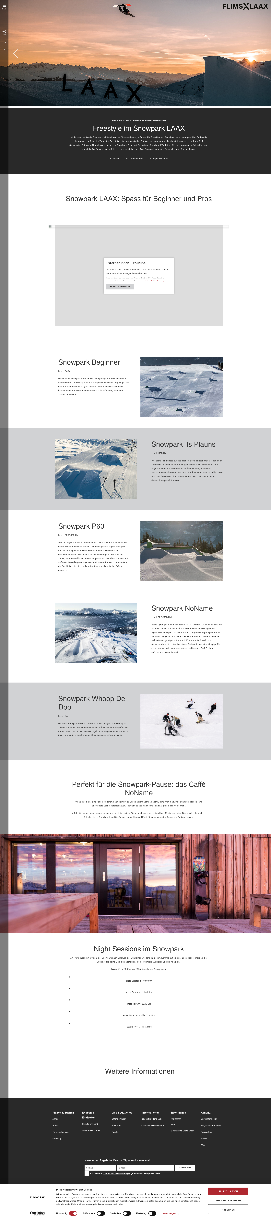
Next (264, 53)
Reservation (206, 1132)
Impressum (176, 1119)
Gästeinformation (209, 1119)
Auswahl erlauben (228, 1200)
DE (4, 49)
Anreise (56, 1119)
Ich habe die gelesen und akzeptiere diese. (125, 1173)
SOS (203, 1145)
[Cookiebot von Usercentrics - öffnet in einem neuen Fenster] (37, 1213)
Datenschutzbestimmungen (155, 281)
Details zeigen (169, 1213)
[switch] (101, 1213)
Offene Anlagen (119, 1119)
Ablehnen (228, 1210)
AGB (173, 1125)
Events (115, 1132)
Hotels (56, 1125)
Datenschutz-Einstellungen (182, 1131)
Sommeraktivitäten (91, 1130)
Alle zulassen (228, 1191)
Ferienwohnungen (61, 1132)
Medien (204, 1139)
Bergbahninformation (211, 1125)
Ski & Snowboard (90, 1124)
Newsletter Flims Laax (151, 1119)
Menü (4, 9)
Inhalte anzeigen (120, 287)
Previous (15, 53)
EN (4, 58)
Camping (57, 1139)
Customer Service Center (152, 1125)
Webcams (116, 1125)
